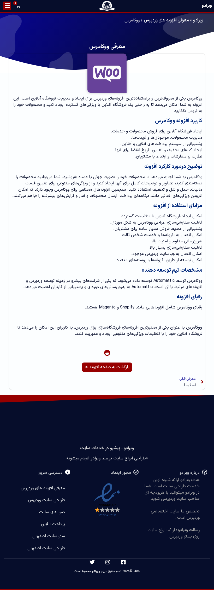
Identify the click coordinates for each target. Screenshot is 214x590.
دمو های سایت (52, 512)
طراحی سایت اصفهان (46, 548)
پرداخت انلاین (53, 524)
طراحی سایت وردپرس (46, 500)
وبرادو (207, 6)
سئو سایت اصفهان (48, 536)
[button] (17, 6)
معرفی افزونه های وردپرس (166, 20)
